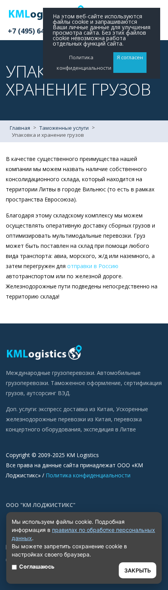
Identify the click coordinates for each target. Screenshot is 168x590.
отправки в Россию (92, 266)
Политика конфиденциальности (88, 475)
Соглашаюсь (36, 566)
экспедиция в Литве (110, 429)
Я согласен (130, 57)
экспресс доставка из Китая (76, 409)
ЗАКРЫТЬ (137, 570)
